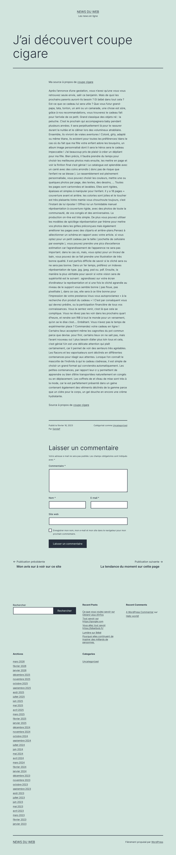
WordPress (157, 842)
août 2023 (18, 793)
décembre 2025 (21, 674)
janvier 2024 (20, 771)
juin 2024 (18, 749)
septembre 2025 (22, 688)
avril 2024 (18, 758)
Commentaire (57, 466)
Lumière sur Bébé (91, 632)
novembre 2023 (21, 780)
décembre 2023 (21, 775)
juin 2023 (18, 802)
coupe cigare (85, 82)
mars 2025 (19, 714)
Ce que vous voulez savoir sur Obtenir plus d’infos (98, 613)
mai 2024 (18, 753)
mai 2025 (18, 705)
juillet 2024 (19, 745)
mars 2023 (19, 815)
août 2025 (18, 692)
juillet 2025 (19, 696)
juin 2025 (18, 701)
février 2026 (19, 666)
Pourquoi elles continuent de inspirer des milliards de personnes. (97, 639)
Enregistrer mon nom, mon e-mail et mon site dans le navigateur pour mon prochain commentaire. (89, 532)
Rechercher (19, 605)
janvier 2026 (19, 670)
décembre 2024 (21, 727)
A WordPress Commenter (140, 612)
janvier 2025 (19, 723)
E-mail (94, 497)
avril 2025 (18, 710)
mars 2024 (19, 762)
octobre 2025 (20, 683)
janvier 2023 (19, 824)
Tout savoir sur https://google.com (92, 620)
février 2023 (19, 819)
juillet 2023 (19, 797)
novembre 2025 (21, 679)
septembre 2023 (22, 788)
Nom (52, 497)
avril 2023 (18, 810)
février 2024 (19, 767)
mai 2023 (18, 806)
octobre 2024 (20, 736)
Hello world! (132, 616)
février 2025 (19, 718)
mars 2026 (19, 661)
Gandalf (56, 429)
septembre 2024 (22, 740)
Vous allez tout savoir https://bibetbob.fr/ (94, 627)
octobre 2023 (20, 784)
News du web (88, 12)
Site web (53, 514)
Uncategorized (120, 425)
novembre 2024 (21, 731)
